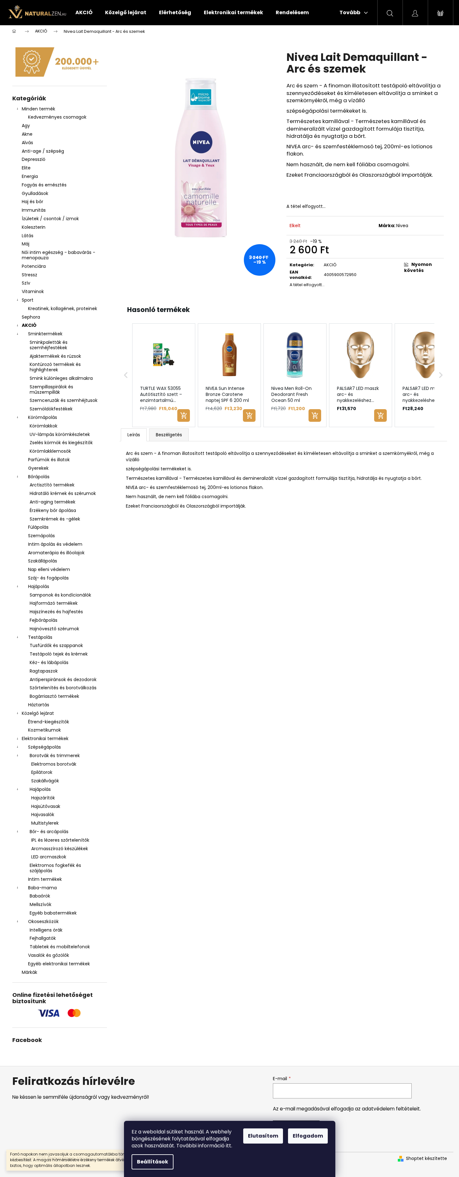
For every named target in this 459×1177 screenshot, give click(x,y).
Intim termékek (45, 879)
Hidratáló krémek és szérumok (63, 493)
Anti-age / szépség (43, 151)
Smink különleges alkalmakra (61, 378)
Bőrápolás (39, 477)
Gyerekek (38, 468)
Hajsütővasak (45, 806)
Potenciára (34, 266)
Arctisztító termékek (52, 485)
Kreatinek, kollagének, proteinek (62, 308)
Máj (25, 244)
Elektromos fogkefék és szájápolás (55, 868)
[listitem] (163, 375)
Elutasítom (263, 1135)
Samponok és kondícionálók (60, 595)
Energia (30, 176)
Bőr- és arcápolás (49, 831)
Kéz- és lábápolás (49, 662)
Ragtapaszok (44, 671)
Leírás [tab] (133, 435)
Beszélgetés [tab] (169, 435)
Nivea (402, 225)
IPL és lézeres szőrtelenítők (60, 840)
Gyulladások (35, 193)
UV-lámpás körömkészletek (60, 434)
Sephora (31, 317)
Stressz (29, 275)
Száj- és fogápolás (48, 578)
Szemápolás (41, 536)
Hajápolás (38, 586)
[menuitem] (84, 12)
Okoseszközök (43, 921)
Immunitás (34, 210)
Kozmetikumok (44, 730)
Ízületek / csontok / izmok (50, 218)
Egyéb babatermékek (53, 913)
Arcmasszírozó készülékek (59, 848)
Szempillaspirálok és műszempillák (51, 389)
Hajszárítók (43, 798)
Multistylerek (45, 823)
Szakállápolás (42, 561)
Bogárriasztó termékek (54, 696)
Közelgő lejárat (38, 713)
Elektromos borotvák (53, 764)
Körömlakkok (43, 426)
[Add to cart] (183, 415)
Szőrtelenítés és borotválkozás (63, 688)
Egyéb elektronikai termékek (59, 964)
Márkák (29, 972)
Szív (26, 283)
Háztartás (38, 705)
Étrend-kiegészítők (48, 722)
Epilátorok (41, 772)
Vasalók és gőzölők (48, 955)
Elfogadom (308, 1135)
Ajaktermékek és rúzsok (55, 356)
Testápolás (40, 637)
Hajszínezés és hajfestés (56, 612)
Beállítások (152, 1161)
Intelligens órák (46, 930)
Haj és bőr (32, 201)
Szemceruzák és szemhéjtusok (63, 400)
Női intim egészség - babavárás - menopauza (58, 255)
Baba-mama (42, 888)
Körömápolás (42, 417)
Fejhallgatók (43, 938)
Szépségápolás (44, 747)
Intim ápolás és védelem (55, 544)
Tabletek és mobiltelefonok (60, 947)
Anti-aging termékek (52, 502)
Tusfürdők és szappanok (56, 645)
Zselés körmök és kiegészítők (61, 442)
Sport (27, 300)
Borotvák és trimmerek (55, 755)
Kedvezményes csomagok (57, 117)
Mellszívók (40, 904)
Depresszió (33, 159)
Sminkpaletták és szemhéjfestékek (49, 345)
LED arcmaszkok (48, 857)
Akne (27, 134)
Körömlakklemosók (50, 451)
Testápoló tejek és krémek (59, 654)
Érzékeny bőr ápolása (53, 510)
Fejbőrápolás (43, 620)
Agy (26, 125)
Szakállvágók (45, 781)
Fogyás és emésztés (44, 185)
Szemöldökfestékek (51, 409)
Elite (26, 168)
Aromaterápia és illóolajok (56, 553)
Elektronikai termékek (45, 738)
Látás (27, 235)
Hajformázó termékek (54, 603)
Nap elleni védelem (49, 569)
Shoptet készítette (426, 1159)
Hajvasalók (42, 814)
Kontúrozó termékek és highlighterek (55, 367)
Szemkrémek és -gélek (55, 519)
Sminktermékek (45, 334)
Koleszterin (33, 227)
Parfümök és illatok (49, 459)
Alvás (27, 142)
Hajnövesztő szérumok (54, 629)
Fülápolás (38, 527)
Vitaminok (33, 291)
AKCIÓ (29, 325)
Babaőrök (40, 896)
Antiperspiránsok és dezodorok (63, 679)
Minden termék (38, 109)
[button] (126, 375)
